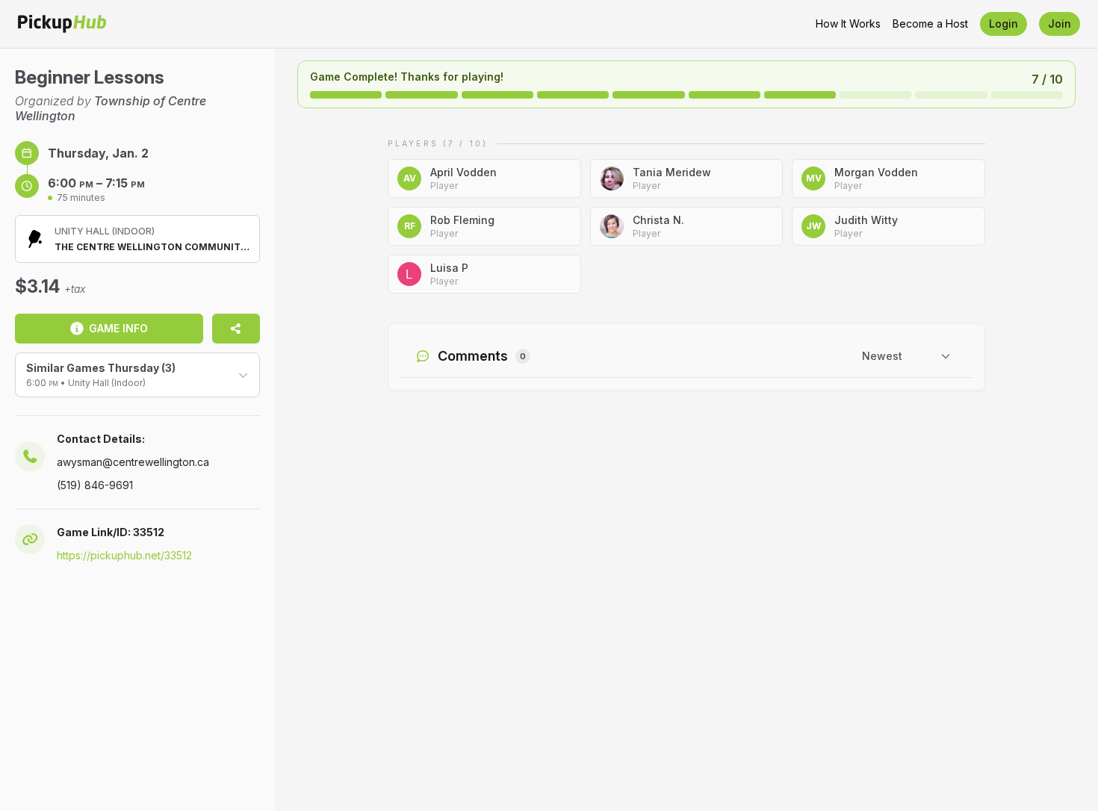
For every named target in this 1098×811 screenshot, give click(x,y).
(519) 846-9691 (95, 485)
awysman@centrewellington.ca (133, 462)
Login (1003, 23)
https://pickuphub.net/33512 (124, 555)
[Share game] (236, 329)
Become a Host (930, 23)
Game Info (118, 328)
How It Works (848, 23)
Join (1059, 23)
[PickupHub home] (62, 24)
